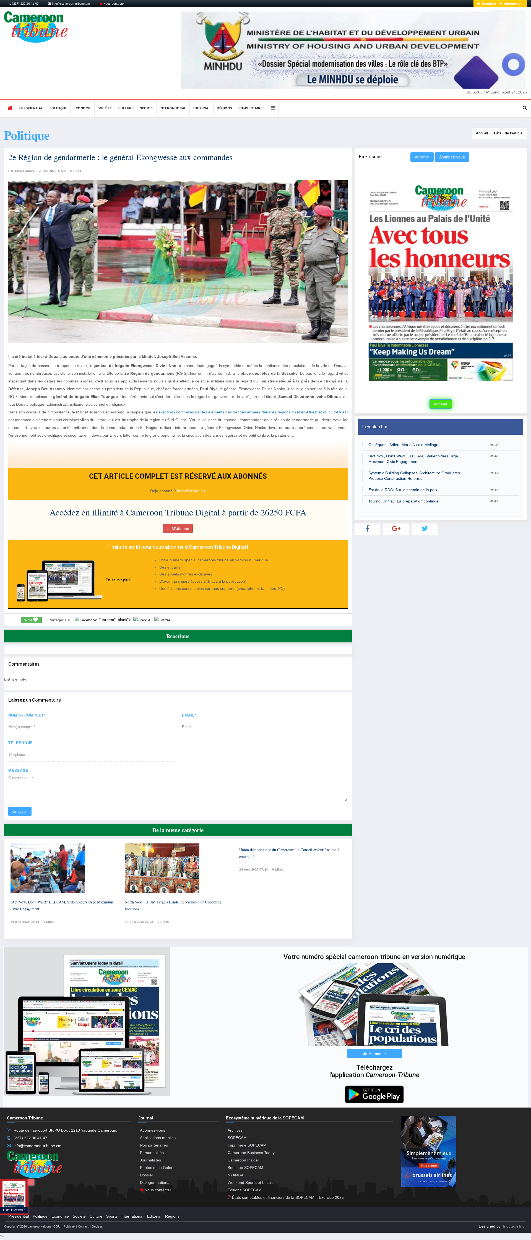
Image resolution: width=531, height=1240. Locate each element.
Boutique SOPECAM (245, 1167)
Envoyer (20, 811)
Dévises (97, 1226)
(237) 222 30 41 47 (24, 3)
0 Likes (75, 171)
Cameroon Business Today (251, 1152)
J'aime (28, 620)
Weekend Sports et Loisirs (251, 1182)
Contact (83, 1226)
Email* (189, 715)
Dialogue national (155, 1182)
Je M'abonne (177, 528)
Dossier (146, 1175)
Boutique (488, 3)
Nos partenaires (154, 1145)
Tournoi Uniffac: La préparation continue (403, 501)
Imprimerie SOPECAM (247, 1145)
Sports (146, 108)
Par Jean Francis (21, 171)
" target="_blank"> (115, 620)
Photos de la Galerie (158, 1167)
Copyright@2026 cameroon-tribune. (28, 1226)
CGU (56, 1226)
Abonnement (513, 3)
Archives (235, 1130)
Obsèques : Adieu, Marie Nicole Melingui (403, 444)
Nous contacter (113, 3)
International (173, 108)
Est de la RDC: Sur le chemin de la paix (402, 490)
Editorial (202, 108)
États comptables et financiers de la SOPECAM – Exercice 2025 (287, 1197)
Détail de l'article (508, 133)
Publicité (69, 1226)
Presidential (31, 108)
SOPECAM (237, 1137)
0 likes (49, 921)
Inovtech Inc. (514, 1226)
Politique (58, 108)
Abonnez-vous (452, 157)
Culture (126, 108)
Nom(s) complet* (27, 715)
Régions (224, 108)
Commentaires (251, 108)
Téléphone (20, 743)
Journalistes (150, 1160)
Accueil (482, 133)
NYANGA (235, 1175)
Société (105, 108)
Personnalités (152, 1152)
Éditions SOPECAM (245, 1190)
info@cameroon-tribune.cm (70, 3)
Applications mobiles (158, 1137)
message (18, 771)
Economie (82, 108)
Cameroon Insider (243, 1160)
